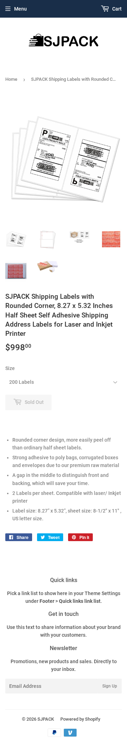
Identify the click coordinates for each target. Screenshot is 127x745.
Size (10, 368)
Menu (20, 9)
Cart (116, 9)
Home (11, 79)
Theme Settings (102, 593)
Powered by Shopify (80, 719)
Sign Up (109, 686)
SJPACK (45, 719)
